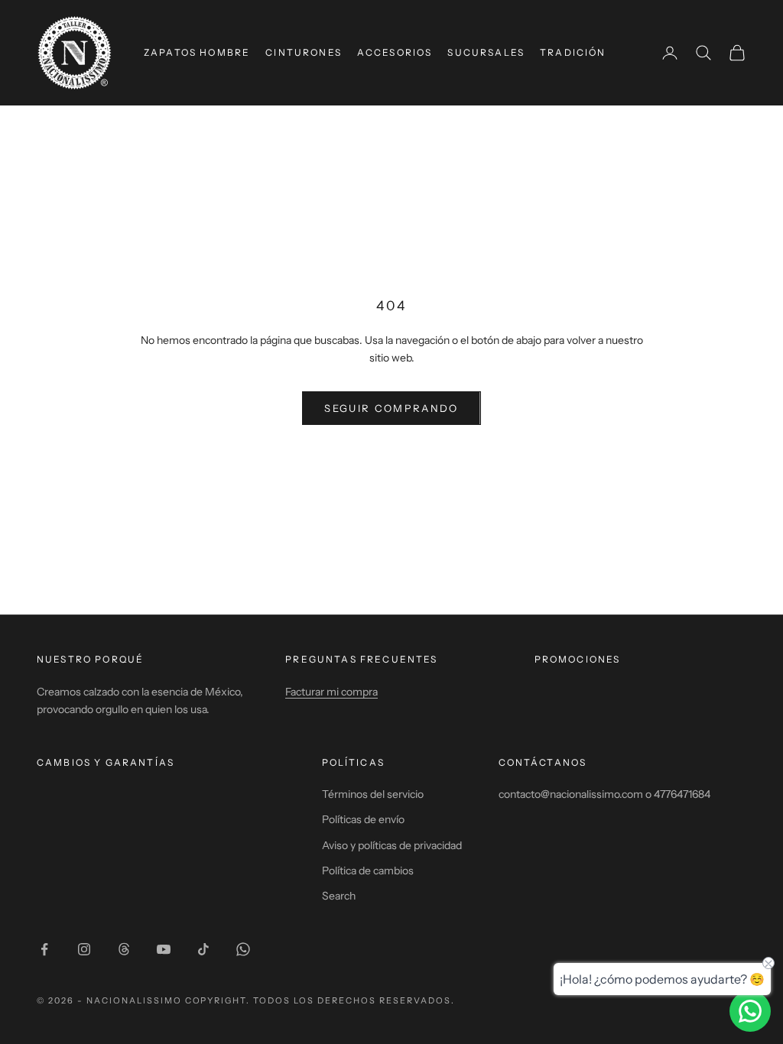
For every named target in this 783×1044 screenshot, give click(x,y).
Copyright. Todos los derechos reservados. (320, 1000)
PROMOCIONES (577, 659)
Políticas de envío (363, 819)
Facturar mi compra (331, 692)
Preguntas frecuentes (361, 659)
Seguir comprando (391, 408)
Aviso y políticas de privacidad (392, 845)
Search (339, 896)
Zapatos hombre (197, 52)
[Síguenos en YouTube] (163, 949)
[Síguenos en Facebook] (44, 949)
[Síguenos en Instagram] (84, 949)
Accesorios (395, 52)
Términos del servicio (373, 794)
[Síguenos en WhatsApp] (243, 949)
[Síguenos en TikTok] (203, 949)
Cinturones (303, 52)
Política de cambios (368, 870)
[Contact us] (750, 1011)
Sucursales (486, 52)
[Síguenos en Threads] (124, 949)
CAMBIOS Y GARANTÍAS (105, 762)
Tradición (573, 52)
